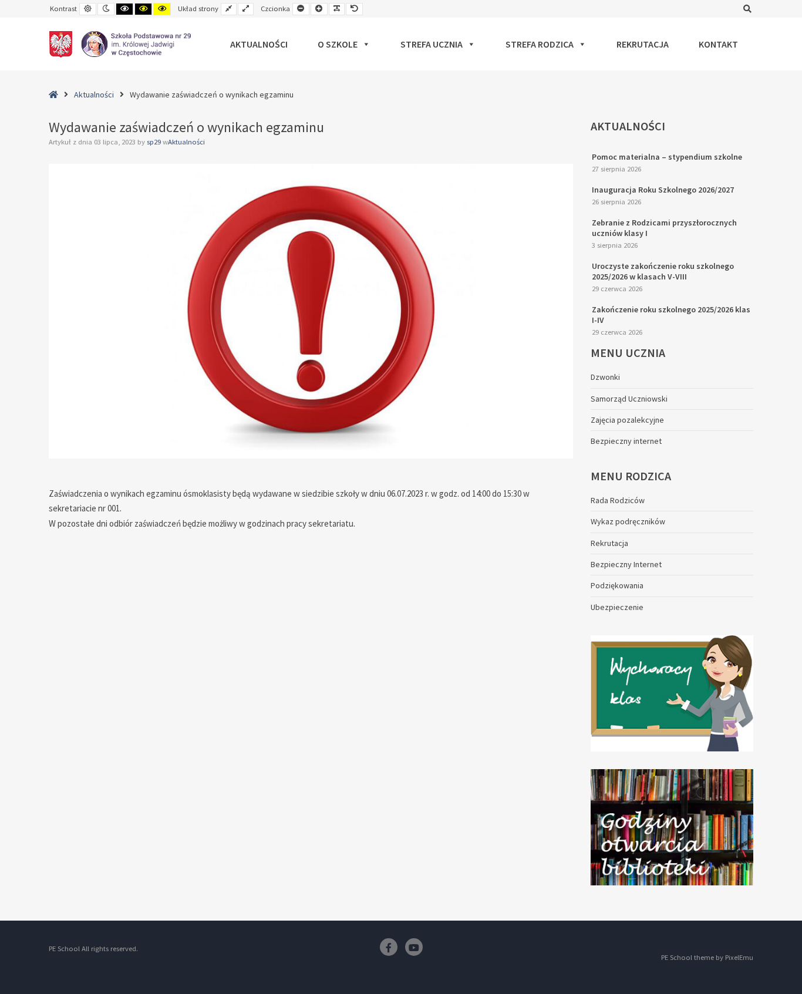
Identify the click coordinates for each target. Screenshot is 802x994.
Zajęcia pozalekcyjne (627, 420)
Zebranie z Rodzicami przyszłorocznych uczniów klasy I (664, 227)
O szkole (338, 44)
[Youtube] (414, 947)
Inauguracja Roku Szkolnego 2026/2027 (663, 189)
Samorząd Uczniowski (629, 398)
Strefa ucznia (431, 44)
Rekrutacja (642, 44)
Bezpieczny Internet (626, 564)
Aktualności (259, 44)
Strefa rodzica (540, 44)
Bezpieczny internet (626, 441)
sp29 (155, 141)
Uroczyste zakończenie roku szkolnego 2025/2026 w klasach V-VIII (663, 271)
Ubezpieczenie (617, 607)
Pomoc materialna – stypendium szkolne (667, 156)
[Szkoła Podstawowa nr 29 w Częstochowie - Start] (120, 44)
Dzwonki (605, 377)
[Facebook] (388, 947)
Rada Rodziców (618, 500)
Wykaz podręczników (628, 521)
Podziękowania (617, 585)
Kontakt (718, 44)
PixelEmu (739, 957)
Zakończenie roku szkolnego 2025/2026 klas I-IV (671, 314)
